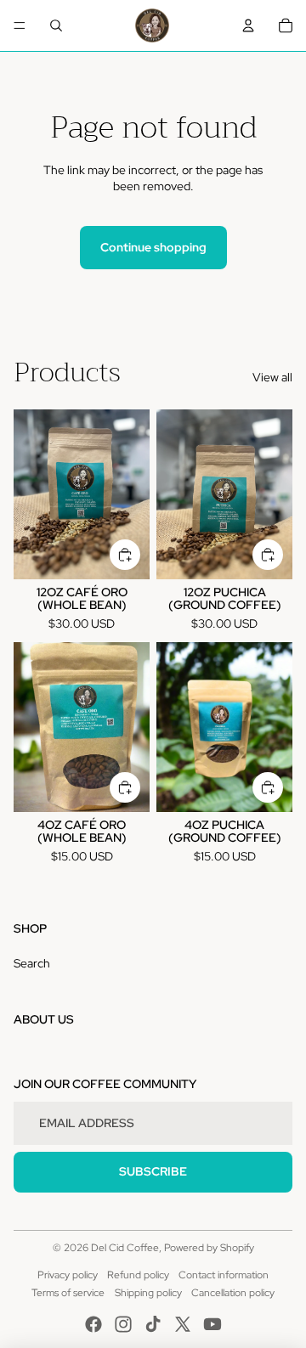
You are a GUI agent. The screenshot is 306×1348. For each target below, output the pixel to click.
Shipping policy (148, 1293)
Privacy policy (67, 1275)
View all (272, 377)
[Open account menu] (248, 25)
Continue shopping (153, 247)
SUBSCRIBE (153, 1171)
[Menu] (19, 25)
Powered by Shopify (209, 1248)
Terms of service (68, 1293)
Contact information (223, 1275)
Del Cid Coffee (125, 1248)
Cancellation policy (233, 1293)
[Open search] (56, 25)
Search (32, 963)
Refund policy (138, 1275)
